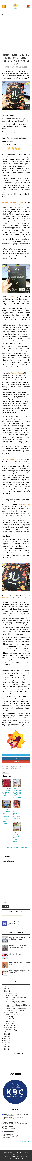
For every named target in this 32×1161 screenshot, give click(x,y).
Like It (17, 758)
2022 (6, 1034)
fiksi (14, 767)
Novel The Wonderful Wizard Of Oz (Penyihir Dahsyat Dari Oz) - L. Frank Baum (6, 816)
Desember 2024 (11, 993)
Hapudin (9, 921)
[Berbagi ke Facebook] (8, 773)
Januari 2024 (10, 1030)
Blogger (16, 1155)
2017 (6, 1045)
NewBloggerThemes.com (16, 1159)
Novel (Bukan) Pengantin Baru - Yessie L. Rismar (16, 837)
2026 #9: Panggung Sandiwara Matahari (14, 1137)
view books (20, 927)
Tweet (17, 755)
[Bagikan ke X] (6, 773)
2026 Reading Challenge (12, 918)
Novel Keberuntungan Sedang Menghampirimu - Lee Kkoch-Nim (17, 793)
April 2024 (9, 1023)
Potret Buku (8, 1127)
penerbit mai (16, 769)
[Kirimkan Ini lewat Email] (3, 773)
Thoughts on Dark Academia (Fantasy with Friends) (13, 1118)
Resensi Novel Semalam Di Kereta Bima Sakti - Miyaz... (17, 1006)
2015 (6, 1049)
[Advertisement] (16, 33)
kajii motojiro (19, 767)
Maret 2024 (10, 1025)
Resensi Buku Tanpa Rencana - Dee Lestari (16, 998)
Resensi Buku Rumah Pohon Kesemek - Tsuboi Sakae (15, 1009)
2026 (6, 987)
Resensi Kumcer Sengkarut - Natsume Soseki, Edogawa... (16, 1002)
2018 (6, 1043)
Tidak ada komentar (21, 67)
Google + (17, 761)
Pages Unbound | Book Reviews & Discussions (15, 1115)
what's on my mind (10, 1122)
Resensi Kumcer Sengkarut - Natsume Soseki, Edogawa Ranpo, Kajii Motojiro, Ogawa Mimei (16, 59)
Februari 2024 (11, 1027)
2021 (6, 1036)
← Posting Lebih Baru (10, 848)
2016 (6, 1047)
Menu (3, 14)
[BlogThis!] (5, 773)
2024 (6, 991)
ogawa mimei (9, 769)
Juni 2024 (9, 1019)
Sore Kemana (8, 1131)
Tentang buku (8, 1134)
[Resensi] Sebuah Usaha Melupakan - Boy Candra (17, 946)
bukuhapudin (19, 1153)
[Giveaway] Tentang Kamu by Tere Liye (19, 971)
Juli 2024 (9, 1017)
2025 (6, 989)
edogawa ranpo (8, 767)
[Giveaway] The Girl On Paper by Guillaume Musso (19, 938)
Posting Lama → (24, 848)
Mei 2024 (9, 1021)
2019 (6, 1040)
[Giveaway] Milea (15, 954)
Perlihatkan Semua (25, 1141)
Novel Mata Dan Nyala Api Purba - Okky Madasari (6, 792)
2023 (6, 1032)
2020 (6, 1038)
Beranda (16, 850)
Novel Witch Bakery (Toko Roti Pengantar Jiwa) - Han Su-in (16, 815)
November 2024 (12, 995)
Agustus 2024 (11, 1015)
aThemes (13, 1157)
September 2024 (12, 1012)
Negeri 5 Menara (9, 1128)
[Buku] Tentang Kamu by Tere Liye (19, 963)
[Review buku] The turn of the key (15, 1124)
